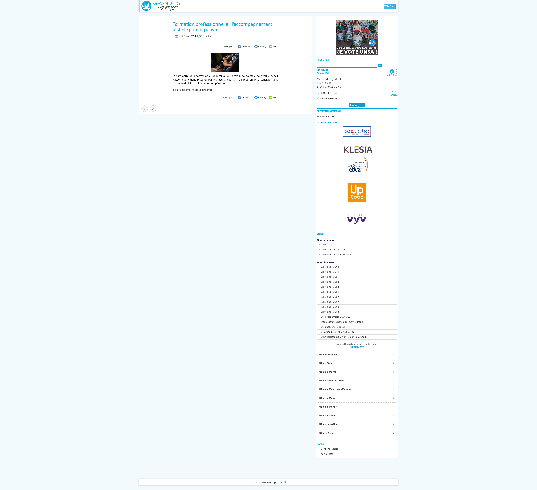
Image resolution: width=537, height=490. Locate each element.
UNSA (323, 244)
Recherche (323, 59)
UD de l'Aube (326, 363)
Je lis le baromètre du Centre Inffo (192, 89)
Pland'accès (394, 95)
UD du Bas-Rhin (327, 415)
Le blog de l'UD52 (329, 281)
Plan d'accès (326, 453)
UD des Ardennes (328, 354)
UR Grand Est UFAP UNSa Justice (337, 331)
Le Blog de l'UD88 (329, 311)
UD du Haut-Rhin (328, 424)
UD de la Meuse (327, 398)
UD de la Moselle (328, 406)
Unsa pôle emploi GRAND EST (335, 316)
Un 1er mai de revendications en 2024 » (153, 108)
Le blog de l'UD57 (329, 296)
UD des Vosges (327, 433)
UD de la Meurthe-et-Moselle (335, 389)
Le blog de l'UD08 (329, 266)
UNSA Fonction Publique (333, 249)
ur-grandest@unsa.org (330, 98)
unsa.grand (358, 105)
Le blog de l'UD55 (329, 291)
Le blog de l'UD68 (329, 306)
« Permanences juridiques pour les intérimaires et (144, 108)
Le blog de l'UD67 (329, 301)
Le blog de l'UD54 (329, 286)
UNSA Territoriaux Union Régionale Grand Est (344, 336)
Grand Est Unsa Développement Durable (341, 321)
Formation (206, 36)
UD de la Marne (327, 371)
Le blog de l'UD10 (329, 271)
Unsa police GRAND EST (332, 326)
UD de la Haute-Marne (331, 380)
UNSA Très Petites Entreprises (336, 254)
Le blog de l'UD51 (329, 276)
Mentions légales (329, 448)
